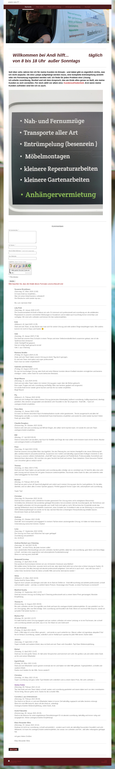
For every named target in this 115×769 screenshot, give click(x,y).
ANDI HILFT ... (14, 2)
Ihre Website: (13, 256)
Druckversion (13, 761)
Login (105, 760)
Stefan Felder (19, 685)
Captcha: (17, 262)
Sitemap (19, 761)
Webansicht (104, 762)
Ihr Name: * (12, 245)
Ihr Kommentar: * (14, 230)
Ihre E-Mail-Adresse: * (21, 251)
